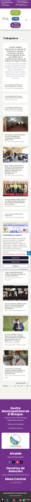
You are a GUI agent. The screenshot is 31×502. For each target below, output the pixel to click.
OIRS (16, 19)
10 (15, 385)
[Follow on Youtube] (20, 500)
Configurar (15, 266)
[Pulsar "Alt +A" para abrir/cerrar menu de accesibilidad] (29, 253)
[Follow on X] (13, 462)
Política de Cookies (20, 254)
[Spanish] (29, 499)
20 (18, 385)
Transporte (8, 280)
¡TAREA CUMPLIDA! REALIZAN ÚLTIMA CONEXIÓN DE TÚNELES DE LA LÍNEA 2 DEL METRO (15, 274)
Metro (14, 277)
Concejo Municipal (17, 88)
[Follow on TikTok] (21, 462)
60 (27, 385)
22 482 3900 (16, 482)
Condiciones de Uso (15, 428)
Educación (15, 175)
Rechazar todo (15, 262)
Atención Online (16, 12)
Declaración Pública (10, 345)
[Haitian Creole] (26, 499)
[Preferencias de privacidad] (2, 499)
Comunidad (15, 141)
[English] (24, 499)
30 (21, 385)
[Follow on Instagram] (17, 462)
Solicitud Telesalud (16, 25)
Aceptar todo (15, 257)
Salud (24, 345)
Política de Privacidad (15, 424)
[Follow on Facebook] (9, 462)
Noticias (14, 99)
